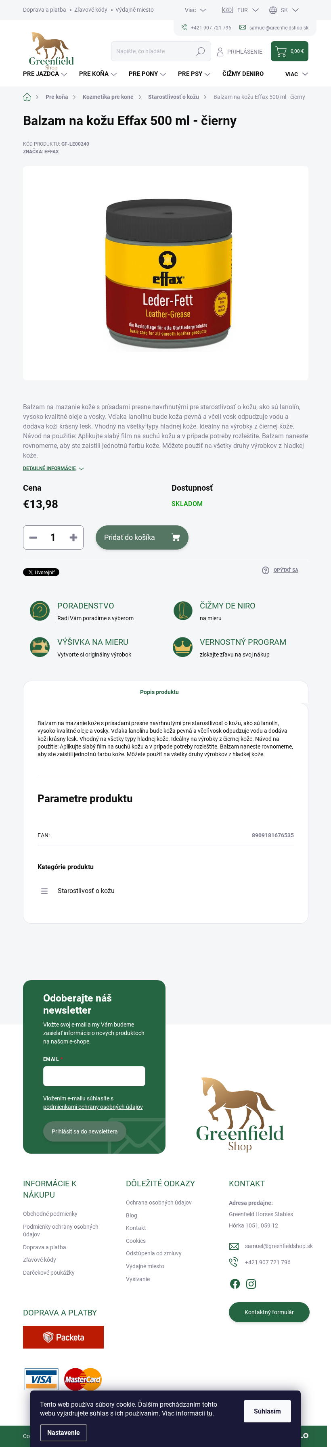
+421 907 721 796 (268, 1262)
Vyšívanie (138, 1279)
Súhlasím (267, 1411)
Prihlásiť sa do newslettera (85, 1131)
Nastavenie (63, 1433)
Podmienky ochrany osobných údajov (60, 1230)
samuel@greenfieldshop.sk (279, 1246)
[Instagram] (251, 1282)
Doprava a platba (44, 9)
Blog (131, 1215)
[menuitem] (46, 74)
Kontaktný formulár (269, 1312)
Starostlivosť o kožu (86, 891)
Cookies (136, 1241)
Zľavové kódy (90, 9)
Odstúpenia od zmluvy (154, 1253)
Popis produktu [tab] (159, 692)
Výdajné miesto (134, 9)
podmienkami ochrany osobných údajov (93, 1107)
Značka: (41, 152)
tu (209, 1413)
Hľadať (200, 51)
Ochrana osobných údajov (159, 1202)
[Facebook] (235, 1282)
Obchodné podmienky (50, 1214)
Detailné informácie (49, 468)
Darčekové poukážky (49, 1272)
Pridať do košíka (129, 537)
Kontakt (136, 1228)
